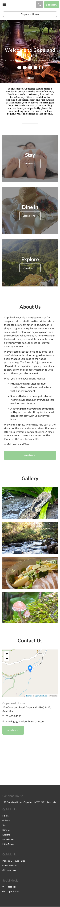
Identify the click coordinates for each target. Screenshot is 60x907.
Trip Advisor (13, 891)
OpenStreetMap (41, 695)
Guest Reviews (9, 865)
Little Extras (8, 844)
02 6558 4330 (13, 716)
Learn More (29, 163)
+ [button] (7, 654)
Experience (7, 839)
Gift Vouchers (9, 870)
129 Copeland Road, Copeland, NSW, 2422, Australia (29, 802)
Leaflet (29, 695)
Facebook (11, 886)
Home (5, 815)
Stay (4, 825)
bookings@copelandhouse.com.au (24, 721)
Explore (6, 834)
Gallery (6, 820)
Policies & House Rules (13, 860)
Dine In (6, 830)
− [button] (7, 658)
